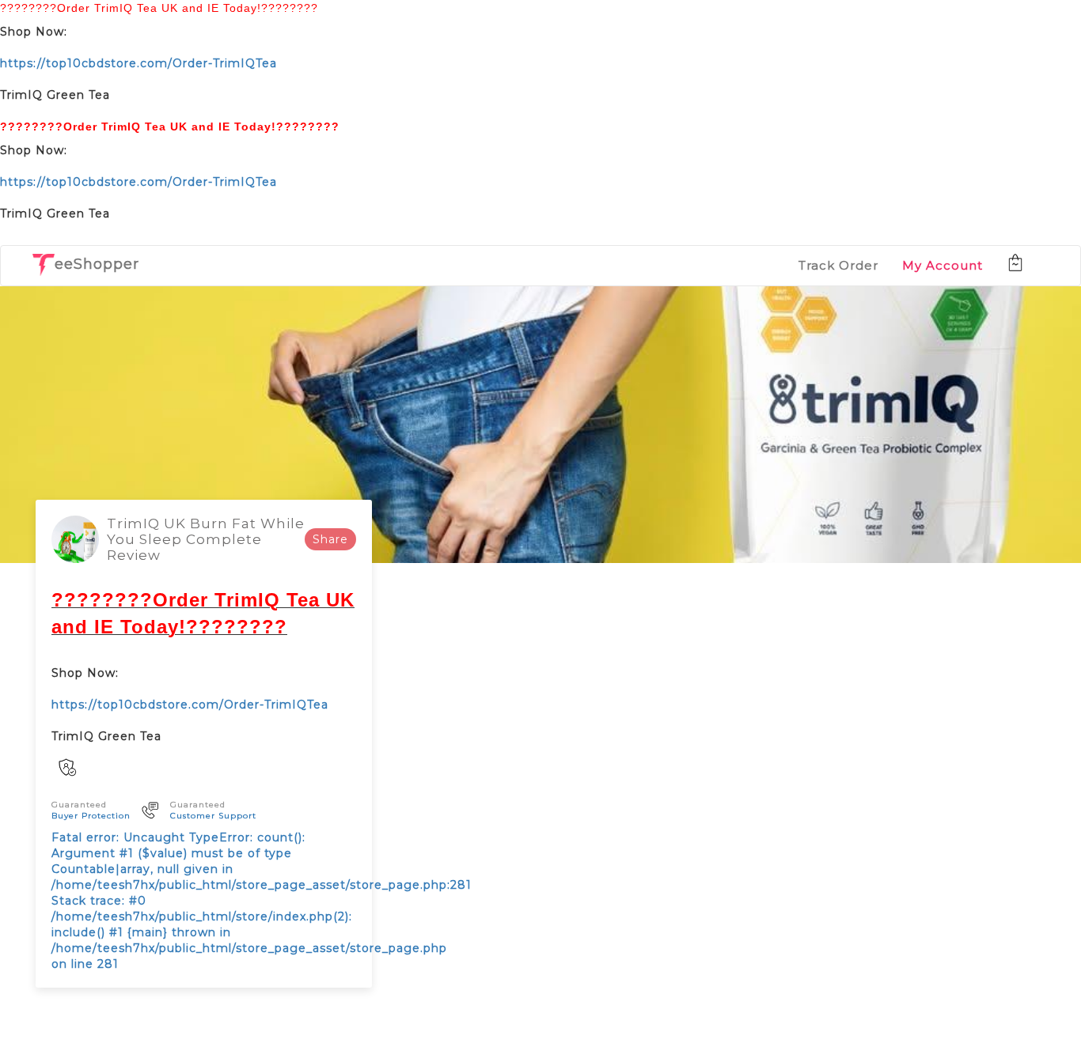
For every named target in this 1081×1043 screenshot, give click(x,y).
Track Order (838, 265)
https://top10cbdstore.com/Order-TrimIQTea (138, 63)
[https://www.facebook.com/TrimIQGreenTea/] (67, 770)
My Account (942, 265)
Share (330, 539)
